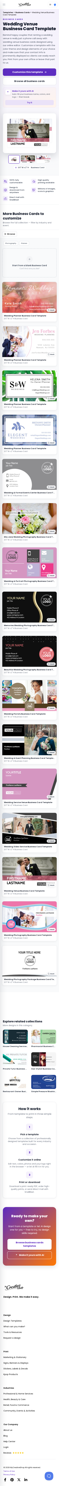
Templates (8, 12)
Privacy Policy (9, 1474)
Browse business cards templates (29, 1244)
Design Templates (12, 1320)
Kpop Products (10, 1374)
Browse (11, 234)
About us (7, 1430)
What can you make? (14, 1326)
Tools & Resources (12, 1332)
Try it (29, 102)
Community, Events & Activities (19, 1410)
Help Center (9, 1441)
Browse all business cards (29, 81)
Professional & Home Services (18, 1393)
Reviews (7, 1452)
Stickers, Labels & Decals (15, 1368)
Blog (5, 1435)
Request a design (12, 1337)
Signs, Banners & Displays (15, 1363)
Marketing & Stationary (14, 1357)
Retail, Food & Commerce (16, 1405)
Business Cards (22, 12)
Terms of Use (9, 1471)
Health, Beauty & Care (14, 1399)
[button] (51, 310)
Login (6, 1447)
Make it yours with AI (31, 1255)
